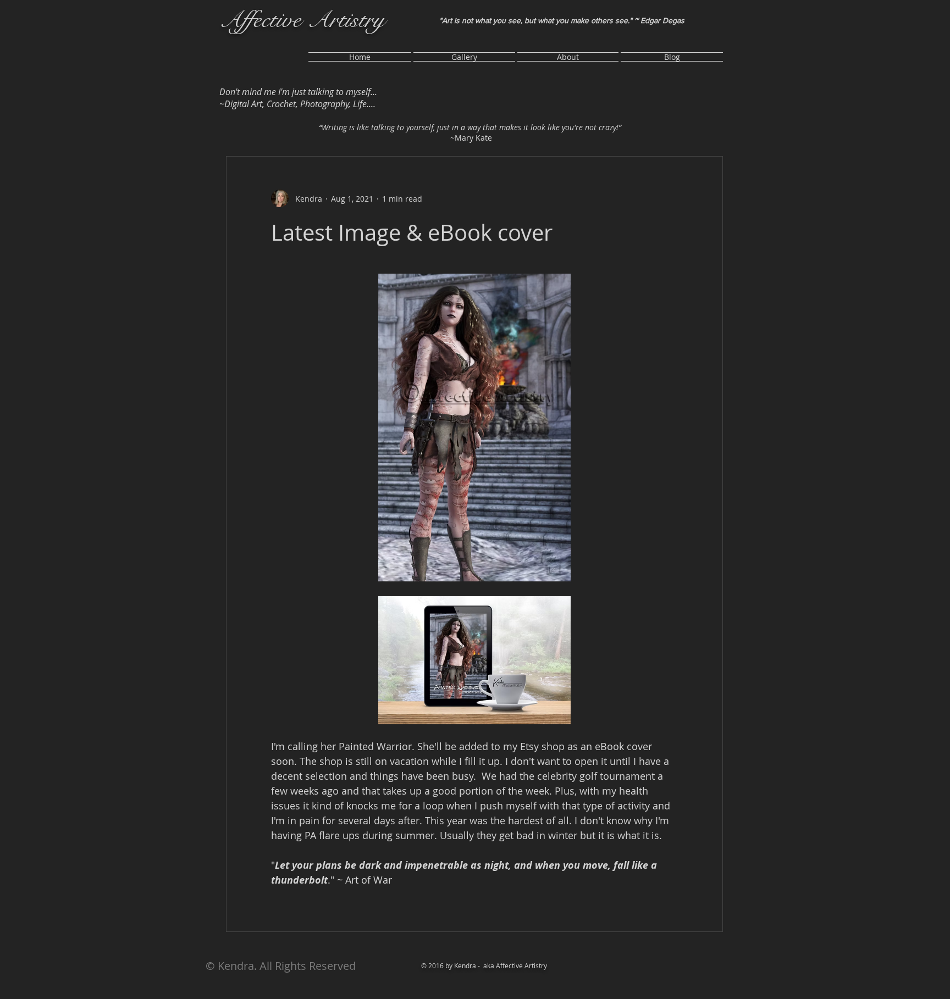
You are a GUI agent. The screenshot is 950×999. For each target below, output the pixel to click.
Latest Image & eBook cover (412, 232)
